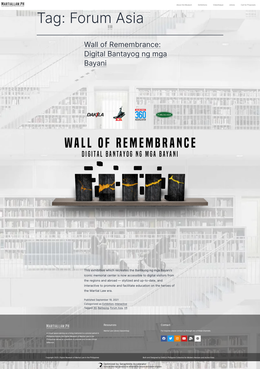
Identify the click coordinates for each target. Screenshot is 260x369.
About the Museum (184, 5)
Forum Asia (116, 307)
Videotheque (218, 5)
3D (95, 307)
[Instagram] (177, 338)
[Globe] (198, 338)
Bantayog (103, 307)
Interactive (121, 303)
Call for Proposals (248, 5)
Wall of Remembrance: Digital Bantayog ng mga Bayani (125, 54)
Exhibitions (202, 5)
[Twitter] (171, 338)
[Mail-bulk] (191, 338)
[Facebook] (164, 338)
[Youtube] (184, 338)
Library (232, 5)
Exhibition (108, 303)
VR (125, 307)
